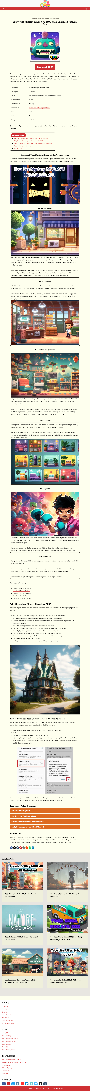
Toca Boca (34, 18)
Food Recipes (6, 1015)
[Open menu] (86, 8)
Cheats (4, 1012)
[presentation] (22, 876)
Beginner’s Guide (7, 1020)
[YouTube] (22, 1084)
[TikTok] (31, 1084)
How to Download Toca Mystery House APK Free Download (33, 143)
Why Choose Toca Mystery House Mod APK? (28, 141)
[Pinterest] (8, 1084)
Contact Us (5, 1071)
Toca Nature (6, 1047)
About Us (5, 1073)
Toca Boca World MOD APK (22, 593)
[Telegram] (27, 1084)
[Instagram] (18, 1084)
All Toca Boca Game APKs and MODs (48, 18)
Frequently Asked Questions (23, 146)
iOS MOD (5, 1033)
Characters (5, 1006)
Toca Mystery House (8, 1050)
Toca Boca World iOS (20, 596)
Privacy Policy (6, 1065)
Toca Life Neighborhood (10, 1038)
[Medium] (40, 1084)
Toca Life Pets (6, 1044)
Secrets (4, 1009)
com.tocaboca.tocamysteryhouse (39, 108)
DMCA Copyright (7, 1068)
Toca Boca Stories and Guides (11, 1059)
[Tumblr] (45, 1084)
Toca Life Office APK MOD (21, 591)
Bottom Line (18, 148)
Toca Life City (6, 1036)
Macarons (5, 1017)
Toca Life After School (9, 1041)
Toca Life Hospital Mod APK (22, 588)
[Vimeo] (36, 1084)
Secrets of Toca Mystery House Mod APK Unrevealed (31, 138)
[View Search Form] (3, 9)
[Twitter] (13, 1084)
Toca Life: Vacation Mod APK (22, 598)
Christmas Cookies (8, 1023)
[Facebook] (4, 1084)
